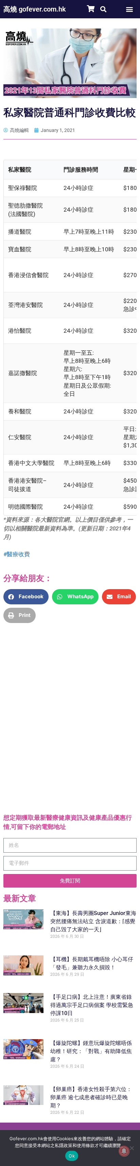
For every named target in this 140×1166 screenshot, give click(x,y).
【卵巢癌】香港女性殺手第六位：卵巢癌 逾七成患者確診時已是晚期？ (91, 1097)
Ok (72, 1156)
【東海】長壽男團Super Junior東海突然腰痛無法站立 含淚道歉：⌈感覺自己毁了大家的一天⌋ (93, 921)
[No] (131, 1148)
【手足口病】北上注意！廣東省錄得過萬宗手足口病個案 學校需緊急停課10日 (91, 1005)
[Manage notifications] (124, 1151)
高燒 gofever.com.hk (34, 9)
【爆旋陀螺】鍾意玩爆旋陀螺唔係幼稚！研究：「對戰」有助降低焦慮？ (91, 1051)
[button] (103, 9)
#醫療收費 (16, 554)
